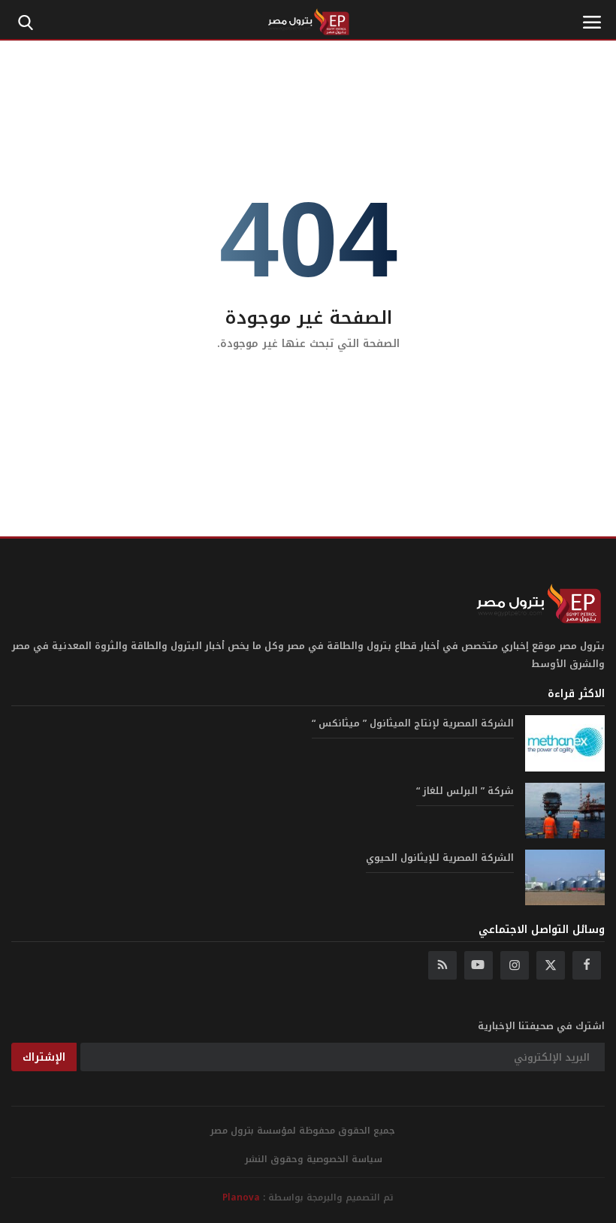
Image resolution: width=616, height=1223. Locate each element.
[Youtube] (478, 965)
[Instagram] (514, 965)
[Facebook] (586, 965)
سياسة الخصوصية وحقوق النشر (313, 1159)
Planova (241, 1197)
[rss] (442, 965)
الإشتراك (44, 1057)
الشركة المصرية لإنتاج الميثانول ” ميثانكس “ (413, 723)
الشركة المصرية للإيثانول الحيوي (440, 858)
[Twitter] (550, 965)
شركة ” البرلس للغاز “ (465, 791)
